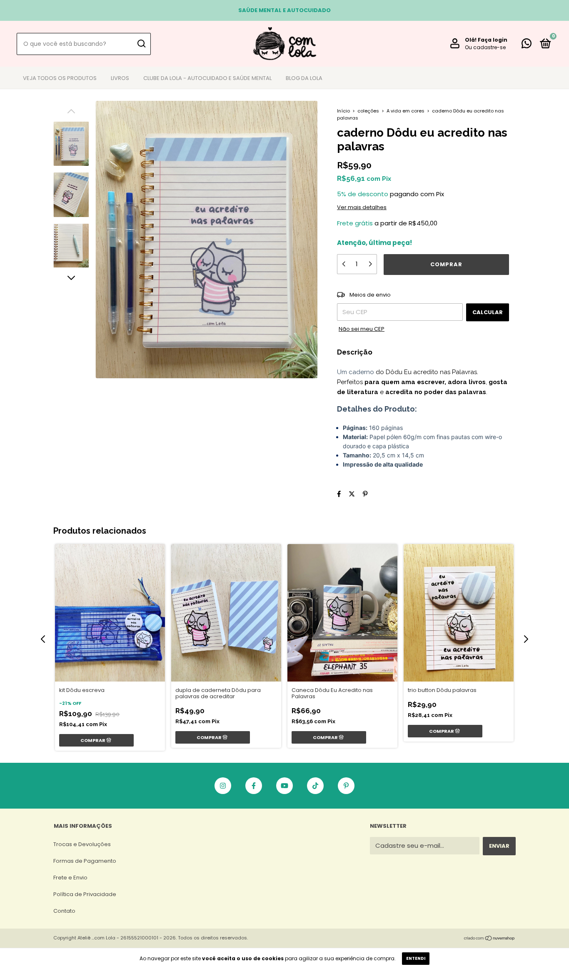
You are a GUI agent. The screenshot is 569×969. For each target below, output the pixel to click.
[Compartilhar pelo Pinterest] (365, 493)
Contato (64, 911)
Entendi (415, 958)
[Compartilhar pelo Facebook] (339, 493)
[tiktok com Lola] (315, 785)
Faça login (492, 39)
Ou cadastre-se (485, 47)
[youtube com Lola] (284, 785)
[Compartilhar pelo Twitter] (352, 493)
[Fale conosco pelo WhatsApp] (526, 45)
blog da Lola (304, 78)
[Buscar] (141, 43)
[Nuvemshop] (490, 938)
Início (343, 110)
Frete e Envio (70, 878)
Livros (120, 78)
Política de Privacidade (84, 894)
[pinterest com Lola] (346, 785)
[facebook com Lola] (253, 785)
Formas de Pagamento (84, 861)
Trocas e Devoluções (82, 844)
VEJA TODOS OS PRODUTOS (60, 78)
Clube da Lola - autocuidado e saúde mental (207, 78)
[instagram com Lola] (223, 785)
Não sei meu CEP (361, 329)
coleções (368, 110)
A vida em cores (405, 110)
